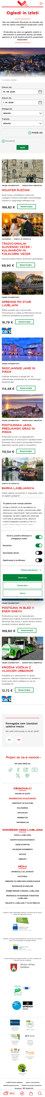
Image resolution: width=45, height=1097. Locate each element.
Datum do (7, 98)
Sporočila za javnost (22, 872)
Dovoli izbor (22, 585)
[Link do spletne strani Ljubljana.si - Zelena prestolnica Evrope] (22, 990)
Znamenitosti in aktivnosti (22, 798)
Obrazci (22, 859)
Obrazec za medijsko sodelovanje (22, 881)
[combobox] (22, 113)
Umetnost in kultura (22, 803)
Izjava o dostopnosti (32, 1082)
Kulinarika (22, 808)
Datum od (7, 87)
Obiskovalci (22, 788)
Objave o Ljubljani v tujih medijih (22, 903)
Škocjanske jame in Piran (18, 370)
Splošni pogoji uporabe (11, 1085)
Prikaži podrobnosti (29, 570)
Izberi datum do (22, 102)
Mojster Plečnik (16, 190)
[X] (18, 776)
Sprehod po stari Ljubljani (16, 303)
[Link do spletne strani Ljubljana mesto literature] (22, 1005)
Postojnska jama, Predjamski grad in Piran (18, 428)
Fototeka (22, 876)
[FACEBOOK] (18, 770)
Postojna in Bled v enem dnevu (18, 609)
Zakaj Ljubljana (22, 835)
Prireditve (22, 818)
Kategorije (7, 109)
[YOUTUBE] (34, 770)
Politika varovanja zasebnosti (31, 1085)
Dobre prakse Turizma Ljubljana (22, 891)
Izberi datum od (22, 91)
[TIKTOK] (10, 770)
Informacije (22, 822)
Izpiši (22, 147)
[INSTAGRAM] (25, 770)
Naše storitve (22, 845)
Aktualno (23, 813)
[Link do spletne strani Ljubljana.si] (22, 968)
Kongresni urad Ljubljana (22, 829)
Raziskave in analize (22, 886)
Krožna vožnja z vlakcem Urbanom (17, 669)
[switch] (38, 545)
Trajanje (5, 119)
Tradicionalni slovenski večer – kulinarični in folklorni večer (17, 248)
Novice (22, 854)
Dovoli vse (22, 578)
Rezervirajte (27, 206)
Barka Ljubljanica (18, 488)
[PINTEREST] (27, 776)
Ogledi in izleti (22, 794)
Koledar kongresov (22, 849)
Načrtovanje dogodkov (22, 840)
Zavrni (22, 593)
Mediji (22, 866)
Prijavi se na (22, 757)
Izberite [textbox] (7, 113)
